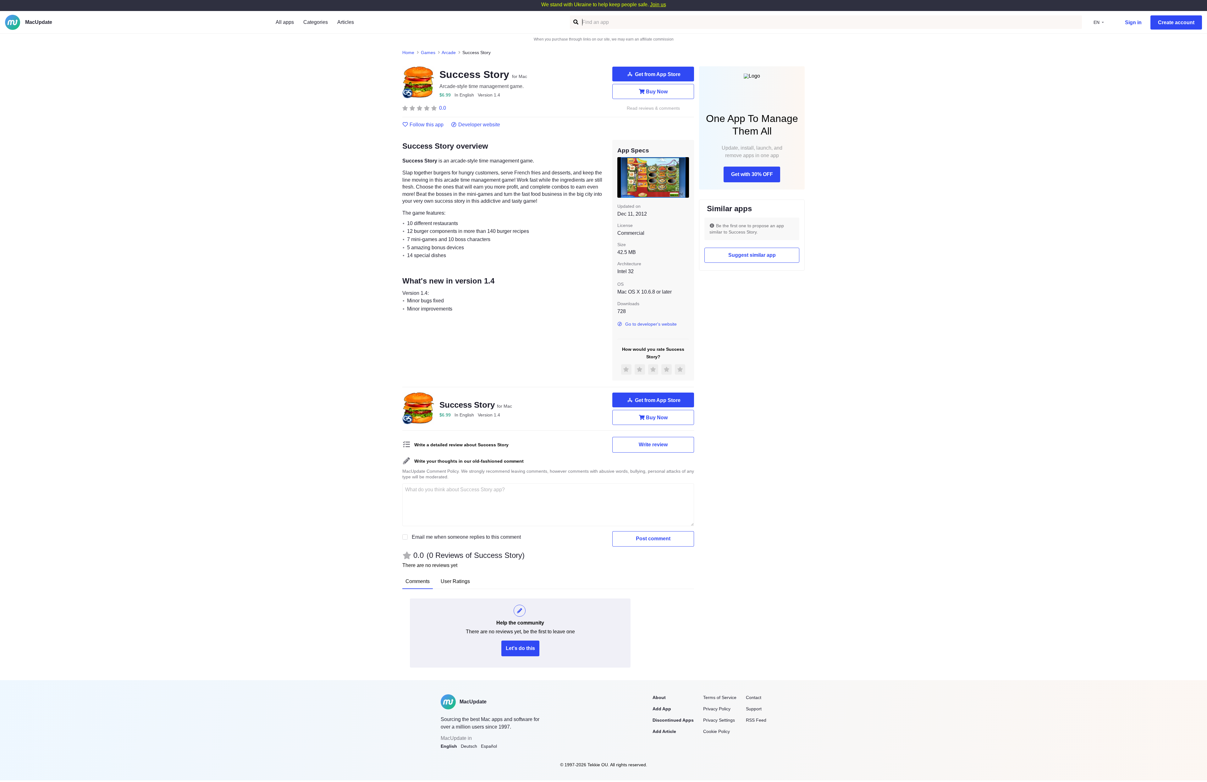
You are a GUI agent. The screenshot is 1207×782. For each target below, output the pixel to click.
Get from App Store (658, 74)
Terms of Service (719, 697)
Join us (658, 4)
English (449, 746)
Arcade (449, 52)
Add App (662, 709)
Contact (753, 697)
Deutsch (469, 746)
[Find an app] (575, 22)
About (659, 697)
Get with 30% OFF (752, 174)
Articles (345, 22)
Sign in (1133, 22)
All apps (285, 22)
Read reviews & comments (653, 108)
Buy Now (657, 91)
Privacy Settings (719, 720)
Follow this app (427, 124)
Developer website (479, 124)
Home (408, 52)
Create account (1176, 22)
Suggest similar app (752, 255)
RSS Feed (756, 720)
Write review (653, 444)
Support (754, 709)
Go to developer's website (651, 324)
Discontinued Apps (673, 720)
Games (428, 52)
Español (489, 746)
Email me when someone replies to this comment (466, 537)
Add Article (664, 731)
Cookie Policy (716, 731)
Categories (315, 22)
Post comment (653, 538)
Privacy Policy (716, 709)
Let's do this (520, 648)
